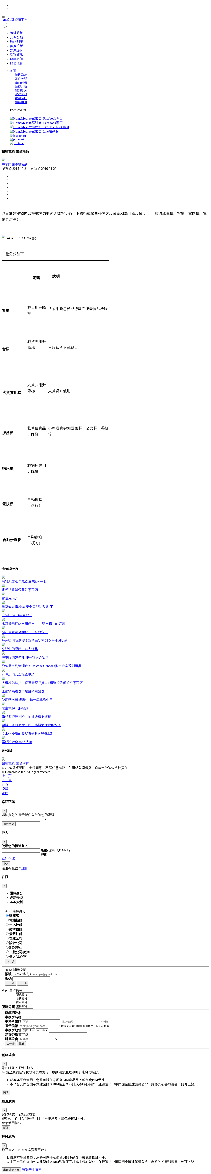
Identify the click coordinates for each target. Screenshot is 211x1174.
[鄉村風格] (24, 1002)
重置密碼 (8, 823)
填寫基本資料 (32, 1169)
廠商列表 (16, 41)
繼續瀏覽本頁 (11, 1169)
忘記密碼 (8, 859)
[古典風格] (24, 999)
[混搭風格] (24, 1006)
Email (44, 819)
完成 (21, 1043)
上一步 (11, 983)
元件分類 (16, 37)
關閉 (6, 1092)
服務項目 (16, 63)
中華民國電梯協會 (15, 164)
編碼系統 (16, 33)
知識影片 (16, 50)
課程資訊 (16, 54)
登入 (6, 863)
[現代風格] (24, 995)
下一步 (11, 961)
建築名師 (16, 59)
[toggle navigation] (3, 17)
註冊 (24, 868)
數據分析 (16, 46)
